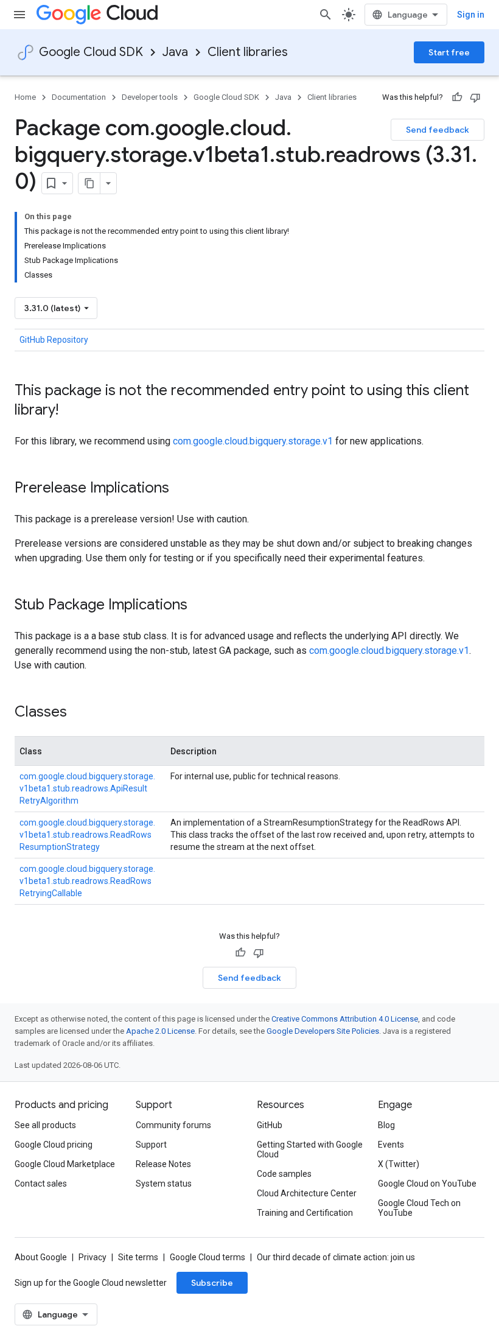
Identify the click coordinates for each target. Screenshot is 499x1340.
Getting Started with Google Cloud (310, 1149)
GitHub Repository (53, 340)
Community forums (173, 1125)
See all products (45, 1125)
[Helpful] (457, 97)
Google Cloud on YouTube (427, 1183)
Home (25, 97)
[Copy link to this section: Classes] (79, 713)
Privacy (92, 1257)
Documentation (79, 97)
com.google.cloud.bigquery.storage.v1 (253, 441)
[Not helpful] (475, 97)
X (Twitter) (398, 1164)
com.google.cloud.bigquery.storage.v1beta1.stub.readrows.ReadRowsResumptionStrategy (87, 835)
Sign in (470, 14)
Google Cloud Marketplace (65, 1164)
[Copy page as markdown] (89, 183)
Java (175, 52)
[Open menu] (19, 14)
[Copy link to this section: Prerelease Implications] (181, 489)
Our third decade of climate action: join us (336, 1257)
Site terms (138, 1257)
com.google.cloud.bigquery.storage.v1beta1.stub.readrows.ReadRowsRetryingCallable (87, 881)
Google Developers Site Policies (323, 1031)
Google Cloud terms (207, 1257)
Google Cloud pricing (53, 1144)
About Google (41, 1257)
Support (151, 1144)
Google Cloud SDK (91, 52)
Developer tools (150, 97)
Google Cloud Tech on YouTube (419, 1208)
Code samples (284, 1174)
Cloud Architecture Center (307, 1193)
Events (391, 1144)
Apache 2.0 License (160, 1031)
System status (164, 1183)
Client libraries (248, 52)
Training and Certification (305, 1213)
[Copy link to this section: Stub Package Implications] (199, 605)
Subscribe (212, 1282)
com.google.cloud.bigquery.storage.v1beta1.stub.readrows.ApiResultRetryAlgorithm (87, 788)
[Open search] (325, 14)
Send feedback (437, 129)
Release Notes (163, 1164)
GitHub (269, 1125)
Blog (386, 1125)
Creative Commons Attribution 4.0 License (344, 1018)
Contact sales (41, 1183)
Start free (449, 52)
